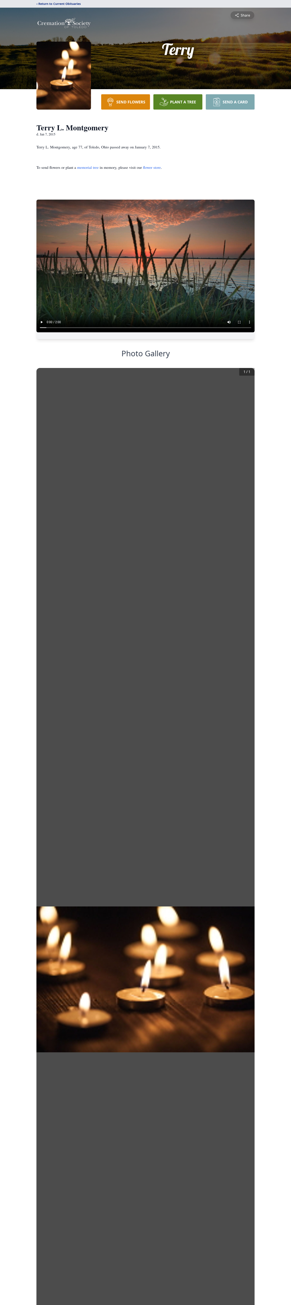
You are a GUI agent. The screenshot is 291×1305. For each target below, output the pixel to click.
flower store (152, 167)
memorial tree (88, 167)
